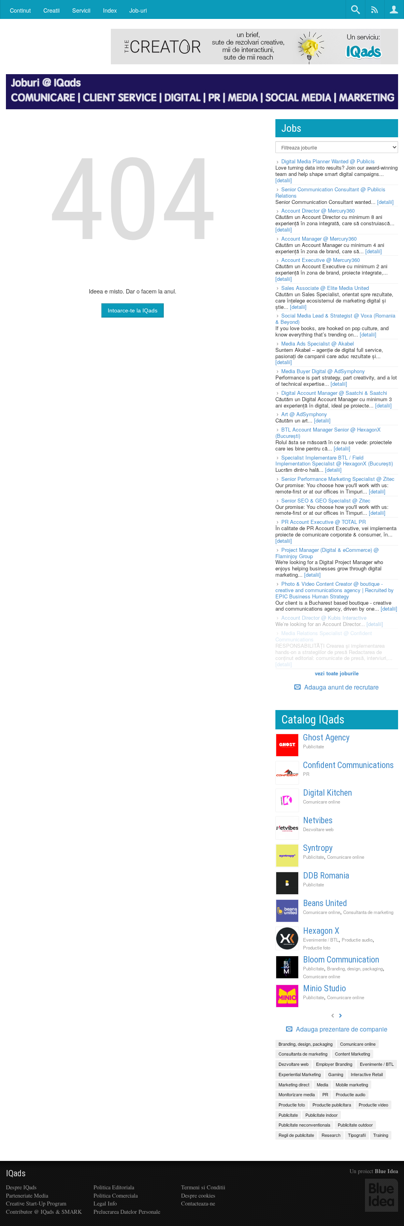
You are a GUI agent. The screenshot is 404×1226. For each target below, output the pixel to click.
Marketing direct (294, 1084)
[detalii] (283, 180)
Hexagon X (321, 931)
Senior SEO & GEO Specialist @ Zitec (325, 500)
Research (331, 1135)
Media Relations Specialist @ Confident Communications (323, 636)
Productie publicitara (331, 1104)
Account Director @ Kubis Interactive (324, 617)
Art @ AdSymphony (304, 414)
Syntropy (318, 848)
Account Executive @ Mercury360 (320, 260)
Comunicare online (321, 801)
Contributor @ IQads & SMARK (44, 1211)
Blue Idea (386, 1171)
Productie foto (316, 947)
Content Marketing (352, 1053)
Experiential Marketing (300, 1074)
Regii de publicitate (296, 1135)
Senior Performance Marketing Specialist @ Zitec (338, 478)
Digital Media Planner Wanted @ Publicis (328, 161)
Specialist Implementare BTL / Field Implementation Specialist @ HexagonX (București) (334, 460)
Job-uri (138, 10)
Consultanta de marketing (368, 912)
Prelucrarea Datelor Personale (127, 1211)
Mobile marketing (352, 1084)
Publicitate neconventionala (304, 1124)
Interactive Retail (367, 1074)
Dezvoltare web (318, 829)
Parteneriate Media (27, 1195)
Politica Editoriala (114, 1187)
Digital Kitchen (327, 793)
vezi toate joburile (337, 673)
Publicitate (313, 746)
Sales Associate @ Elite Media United (325, 288)
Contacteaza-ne (198, 1203)
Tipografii (357, 1135)
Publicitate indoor (321, 1115)
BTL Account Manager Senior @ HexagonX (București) (328, 432)
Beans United (325, 903)
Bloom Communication (341, 959)
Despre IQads (21, 1187)
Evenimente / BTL (321, 939)
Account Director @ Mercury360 (318, 210)
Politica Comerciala (116, 1195)
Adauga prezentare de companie (340, 1029)
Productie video (373, 1104)
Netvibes (318, 820)
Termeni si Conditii (203, 1187)
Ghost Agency (326, 737)
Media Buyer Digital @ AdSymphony (323, 371)
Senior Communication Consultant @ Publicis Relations (330, 192)
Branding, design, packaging (355, 968)
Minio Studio (324, 988)
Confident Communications (348, 765)
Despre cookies (198, 1195)
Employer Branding (334, 1064)
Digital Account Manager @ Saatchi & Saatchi (334, 392)
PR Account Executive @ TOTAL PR (323, 521)
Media (322, 1084)
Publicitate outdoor (355, 1124)
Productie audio (357, 939)
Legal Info (105, 1203)
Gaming (335, 1074)
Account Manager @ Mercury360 (319, 238)
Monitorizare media (297, 1094)
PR (306, 774)
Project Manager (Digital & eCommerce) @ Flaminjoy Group (327, 553)
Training (380, 1135)
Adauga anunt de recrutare (341, 687)
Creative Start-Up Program (36, 1203)
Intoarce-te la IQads (132, 310)
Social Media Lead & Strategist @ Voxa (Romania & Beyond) (335, 318)
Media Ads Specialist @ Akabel (317, 343)
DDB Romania (326, 875)
